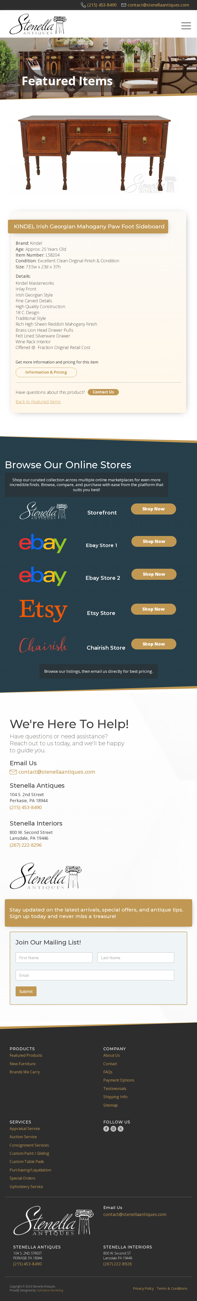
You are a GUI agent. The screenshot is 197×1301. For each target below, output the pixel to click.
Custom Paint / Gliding (29, 1153)
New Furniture (23, 1063)
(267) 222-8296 (26, 845)
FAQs (107, 1072)
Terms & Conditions (172, 1288)
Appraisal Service (25, 1128)
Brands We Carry (25, 1072)
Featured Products (26, 1055)
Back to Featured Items (38, 401)
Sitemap (110, 1105)
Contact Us (103, 392)
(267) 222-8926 (117, 1264)
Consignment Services (29, 1145)
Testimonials (114, 1088)
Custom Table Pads (27, 1161)
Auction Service (23, 1136)
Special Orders (22, 1178)
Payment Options (118, 1080)
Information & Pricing (46, 372)
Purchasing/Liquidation (30, 1170)
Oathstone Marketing (50, 1290)
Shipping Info (115, 1096)
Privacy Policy (143, 1288)
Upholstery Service (26, 1186)
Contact (110, 1063)
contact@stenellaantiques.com (158, 5)
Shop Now (153, 509)
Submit (26, 991)
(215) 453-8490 (102, 5)
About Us (111, 1055)
